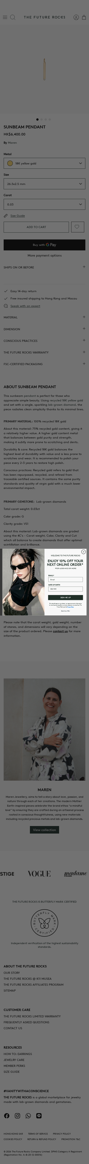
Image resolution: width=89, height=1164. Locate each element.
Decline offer (65, 611)
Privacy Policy (70, 607)
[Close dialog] (83, 552)
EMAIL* (51, 575)
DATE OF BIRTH (54, 585)
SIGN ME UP (65, 597)
